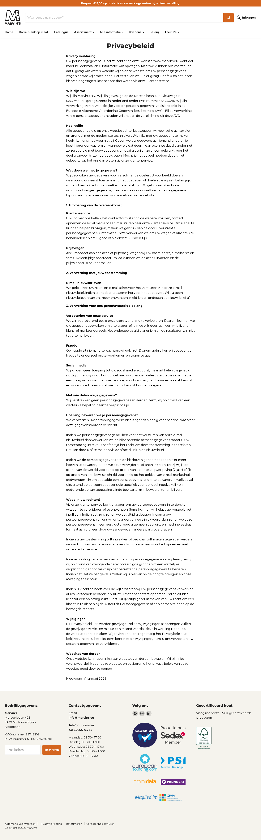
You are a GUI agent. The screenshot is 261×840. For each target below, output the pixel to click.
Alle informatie (111, 32)
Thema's (171, 32)
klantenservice (158, 81)
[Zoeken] (228, 17)
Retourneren (74, 823)
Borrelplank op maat (33, 32)
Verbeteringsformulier (100, 823)
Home (9, 32)
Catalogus (61, 32)
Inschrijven (52, 750)
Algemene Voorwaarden (20, 823)
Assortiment (83, 32)
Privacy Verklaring (51, 823)
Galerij (154, 32)
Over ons (135, 32)
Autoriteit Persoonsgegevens (127, 604)
